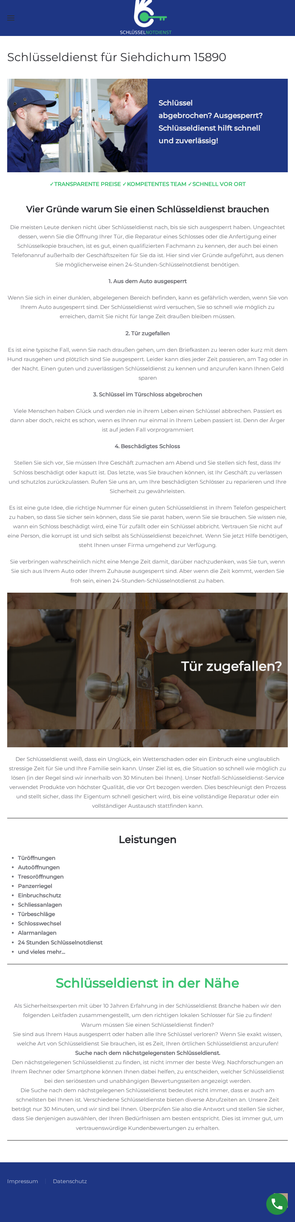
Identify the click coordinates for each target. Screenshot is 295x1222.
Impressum (22, 1181)
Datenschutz (70, 1181)
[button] (10, 18)
